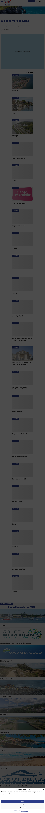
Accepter (22, 801)
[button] (43, 789)
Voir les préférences (22, 807)
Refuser (22, 804)
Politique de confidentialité (25, 811)
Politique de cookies (17, 810)
